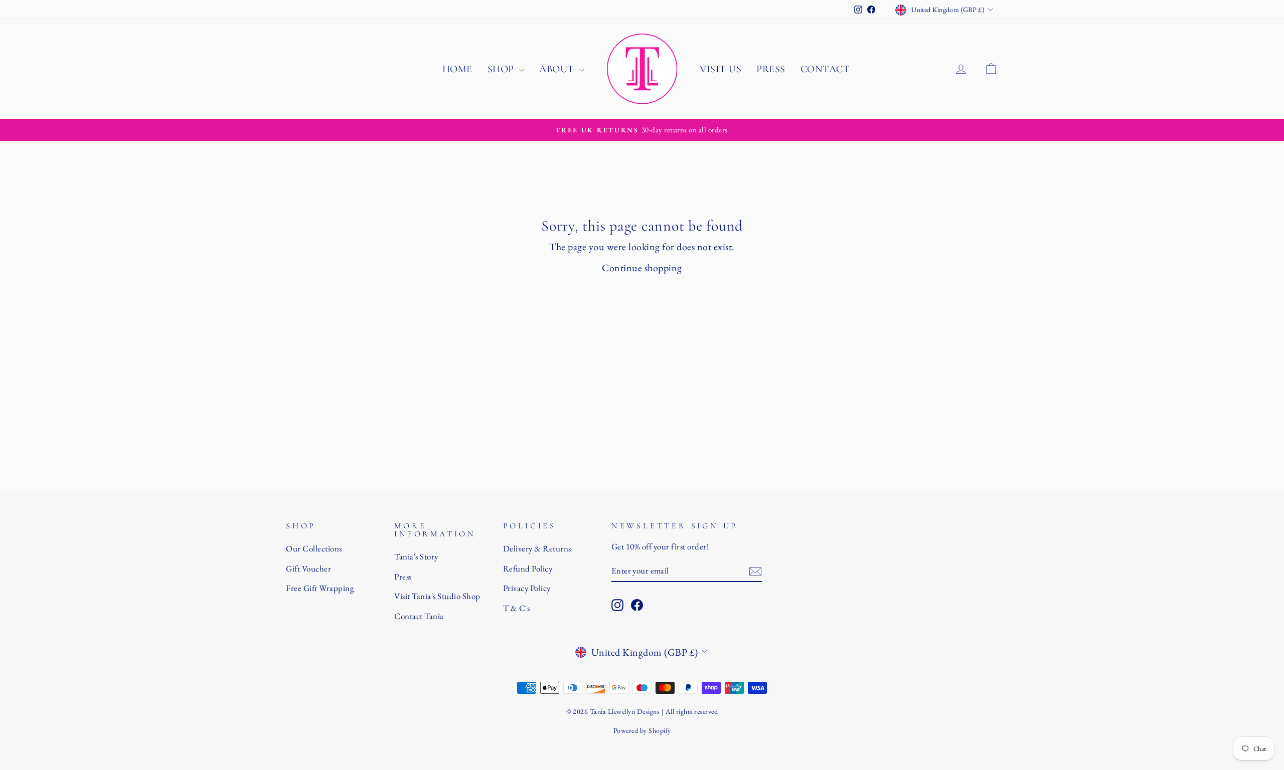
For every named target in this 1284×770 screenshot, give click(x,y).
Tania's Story (416, 556)
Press (770, 69)
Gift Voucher (308, 568)
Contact (825, 69)
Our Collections (314, 548)
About (558, 69)
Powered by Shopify (642, 730)
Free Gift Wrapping (320, 588)
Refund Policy (528, 568)
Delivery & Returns (537, 548)
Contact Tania (419, 616)
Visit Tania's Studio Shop (437, 596)
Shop (502, 69)
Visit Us (720, 69)
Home (457, 69)
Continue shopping (642, 267)
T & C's (516, 608)
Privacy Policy (527, 588)
